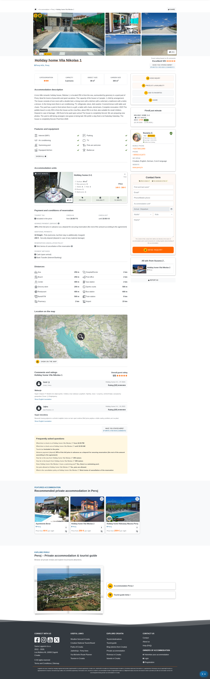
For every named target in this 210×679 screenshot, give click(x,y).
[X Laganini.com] (56, 640)
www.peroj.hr (138, 167)
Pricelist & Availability (154, 85)
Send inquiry (155, 78)
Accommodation (44, 9)
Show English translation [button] (43, 399)
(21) (172, 52)
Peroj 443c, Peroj (42, 65)
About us (146, 642)
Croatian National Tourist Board (83, 643)
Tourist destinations (114, 639)
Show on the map (48, 361)
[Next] (65, 509)
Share (172, 9)
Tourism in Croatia (78, 658)
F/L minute (118, 200)
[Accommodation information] (66, 527)
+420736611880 (139, 149)
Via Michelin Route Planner (81, 655)
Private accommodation (116, 651)
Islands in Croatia (113, 658)
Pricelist (82, 200)
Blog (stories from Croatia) (117, 647)
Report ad (154, 280)
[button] (80, 336)
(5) (70, 200)
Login (146, 658)
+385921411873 (139, 155)
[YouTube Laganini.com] (50, 640)
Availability (100, 200)
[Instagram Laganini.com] (43, 640)
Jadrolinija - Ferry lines (79, 651)
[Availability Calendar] (66, 531)
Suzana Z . (43, 50)
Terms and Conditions (42, 663)
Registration (149, 662)
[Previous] (38, 509)
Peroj (52, 9)
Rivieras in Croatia (114, 655)
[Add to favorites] (66, 499)
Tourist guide (112, 643)
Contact (146, 638)
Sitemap (56, 663)
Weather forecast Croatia (80, 639)
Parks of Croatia (77, 647)
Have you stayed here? (163, 66)
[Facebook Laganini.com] (37, 640)
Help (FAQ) (147, 646)
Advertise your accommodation (156, 655)
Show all (40, 156)
